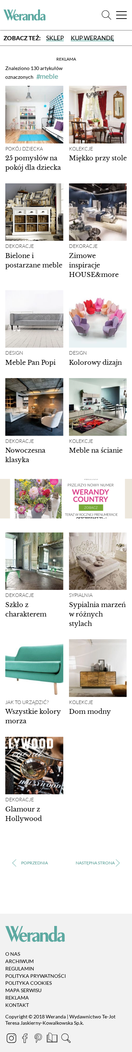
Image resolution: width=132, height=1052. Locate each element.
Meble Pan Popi (30, 363)
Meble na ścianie (95, 450)
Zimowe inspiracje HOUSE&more (94, 265)
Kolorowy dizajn (95, 363)
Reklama (17, 998)
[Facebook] (25, 1039)
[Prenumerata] (52, 1039)
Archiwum (19, 961)
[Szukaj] (106, 15)
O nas (12, 954)
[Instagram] (12, 1039)
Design (14, 352)
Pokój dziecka (24, 148)
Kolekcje (81, 148)
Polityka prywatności (35, 976)
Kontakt (17, 1005)
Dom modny (90, 712)
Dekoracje (19, 246)
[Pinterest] (38, 1039)
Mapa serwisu (23, 990)
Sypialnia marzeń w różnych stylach (97, 614)
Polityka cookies (28, 983)
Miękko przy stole (98, 158)
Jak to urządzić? (27, 702)
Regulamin (19, 968)
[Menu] (121, 15)
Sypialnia (81, 595)
